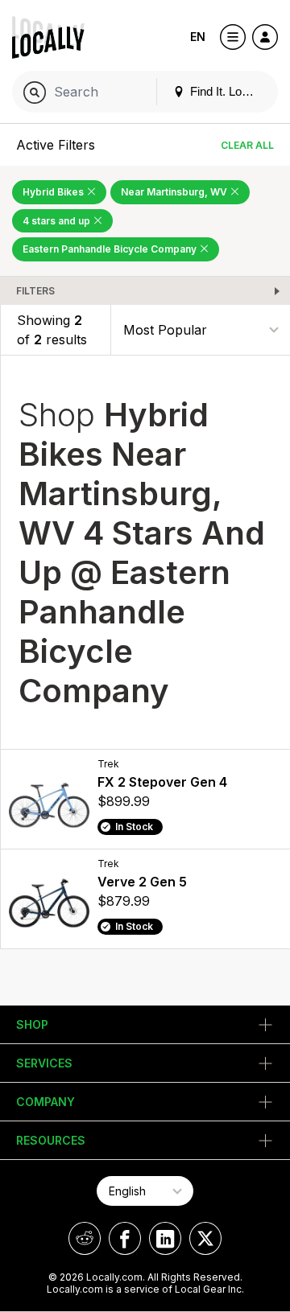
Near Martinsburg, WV (175, 192)
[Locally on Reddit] (84, 1238)
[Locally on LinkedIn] (165, 1238)
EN (197, 36)
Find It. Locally (226, 91)
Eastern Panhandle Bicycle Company (111, 249)
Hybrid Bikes (54, 192)
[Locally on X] (205, 1238)
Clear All (247, 145)
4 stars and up (58, 221)
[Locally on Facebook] (125, 1238)
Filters (35, 291)
